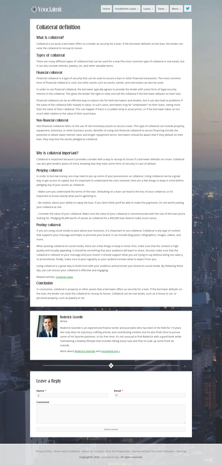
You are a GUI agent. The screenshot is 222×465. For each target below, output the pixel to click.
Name (40, 391)
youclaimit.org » (110, 351)
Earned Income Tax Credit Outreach (153, 451)
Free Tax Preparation (118, 451)
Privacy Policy (44, 451)
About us (87, 451)
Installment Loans (125, 8)
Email (117, 391)
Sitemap (181, 451)
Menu (175, 8)
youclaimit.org (109, 457)
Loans (147, 8)
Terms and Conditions (67, 451)
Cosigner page (64, 277)
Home (106, 8)
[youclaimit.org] (51, 12)
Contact (99, 451)
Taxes (161, 8)
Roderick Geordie (85, 351)
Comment (41, 402)
